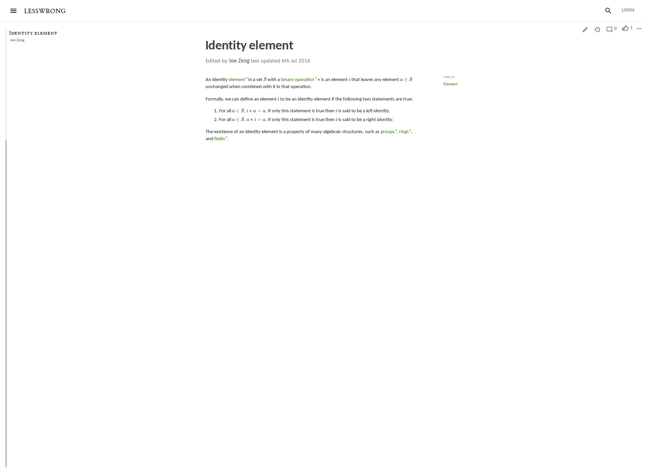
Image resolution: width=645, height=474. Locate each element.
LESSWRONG (45, 11)
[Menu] (13, 11)
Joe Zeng (17, 40)
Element (450, 84)
